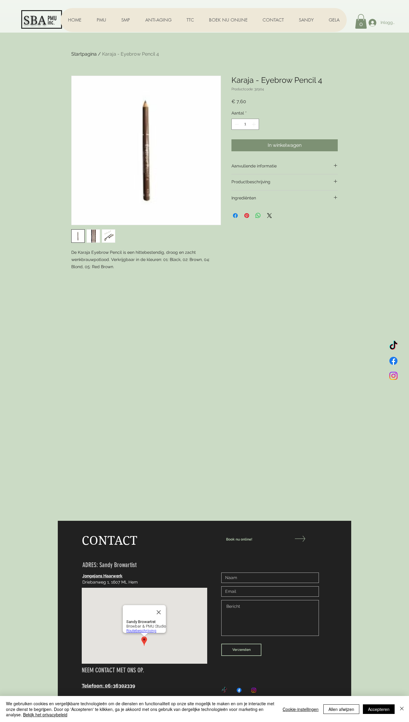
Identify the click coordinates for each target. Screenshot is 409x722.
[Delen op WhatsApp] (258, 215)
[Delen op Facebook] (235, 215)
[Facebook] (393, 360)
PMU (52, 18)
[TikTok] (393, 346)
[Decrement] (236, 124)
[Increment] (254, 124)
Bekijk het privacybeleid (45, 715)
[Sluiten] (401, 709)
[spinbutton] (245, 124)
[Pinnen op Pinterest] (246, 215)
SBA (34, 20)
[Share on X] (269, 215)
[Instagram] (393, 375)
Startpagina (84, 54)
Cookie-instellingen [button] (301, 709)
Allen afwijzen (341, 709)
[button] (101, 20)
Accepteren (379, 709)
